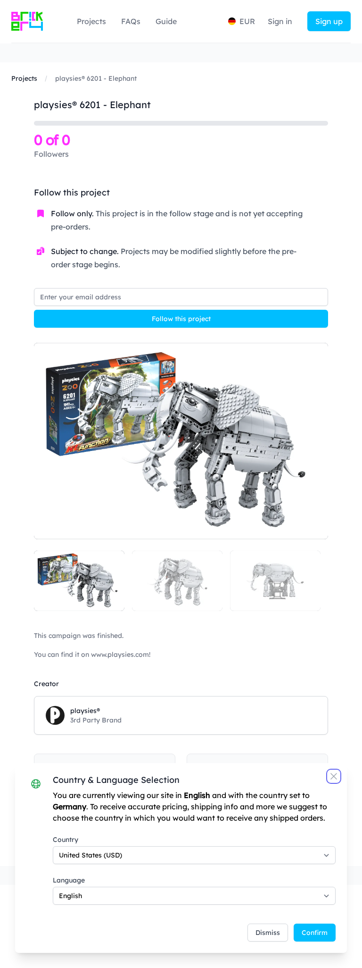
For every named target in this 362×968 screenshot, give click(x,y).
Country (65, 839)
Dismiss (267, 932)
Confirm (315, 932)
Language (69, 880)
